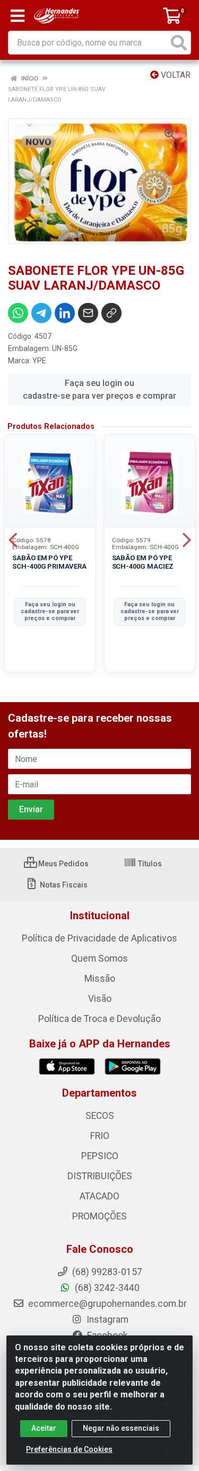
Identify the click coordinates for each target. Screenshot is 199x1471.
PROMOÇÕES (99, 1216)
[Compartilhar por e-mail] (88, 313)
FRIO (99, 1136)
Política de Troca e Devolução (99, 1018)
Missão (99, 978)
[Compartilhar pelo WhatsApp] (18, 313)
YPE (39, 360)
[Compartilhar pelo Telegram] (41, 313)
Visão (99, 998)
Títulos (149, 863)
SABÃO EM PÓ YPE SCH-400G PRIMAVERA (49, 562)
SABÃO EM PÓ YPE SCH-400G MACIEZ (143, 562)
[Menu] (17, 15)
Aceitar (43, 1428)
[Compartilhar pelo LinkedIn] (65, 313)
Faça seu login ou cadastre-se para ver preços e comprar (99, 389)
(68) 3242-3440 (106, 1287)
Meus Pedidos (63, 863)
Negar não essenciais (121, 1428)
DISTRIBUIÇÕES (99, 1176)
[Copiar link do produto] (111, 313)
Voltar (175, 75)
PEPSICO (99, 1156)
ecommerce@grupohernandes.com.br (106, 1303)
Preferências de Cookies (69, 1449)
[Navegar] (12, 540)
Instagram (106, 1319)
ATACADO (99, 1196)
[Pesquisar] (179, 42)
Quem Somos (99, 958)
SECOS (99, 1115)
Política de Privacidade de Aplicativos (99, 938)
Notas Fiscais (63, 885)
